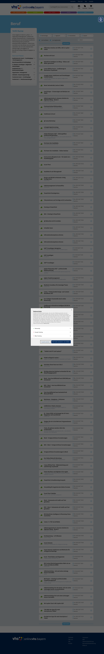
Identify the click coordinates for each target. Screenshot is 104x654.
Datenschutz (46, 323)
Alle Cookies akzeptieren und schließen (61, 341)
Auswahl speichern (45, 341)
